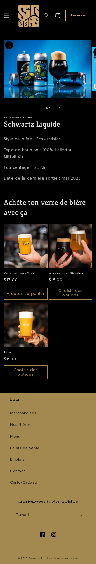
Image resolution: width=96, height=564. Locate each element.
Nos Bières (20, 424)
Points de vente (25, 448)
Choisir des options (70, 293)
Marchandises (23, 413)
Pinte (7, 352)
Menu (15, 436)
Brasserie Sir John (39, 558)
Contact (17, 471)
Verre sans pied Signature (66, 273)
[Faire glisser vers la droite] (59, 108)
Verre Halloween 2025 (19, 273)
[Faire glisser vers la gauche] (36, 108)
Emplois (17, 459)
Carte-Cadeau (23, 482)
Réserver (79, 15)
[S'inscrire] (80, 515)
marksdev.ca (70, 558)
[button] (6, 15)
